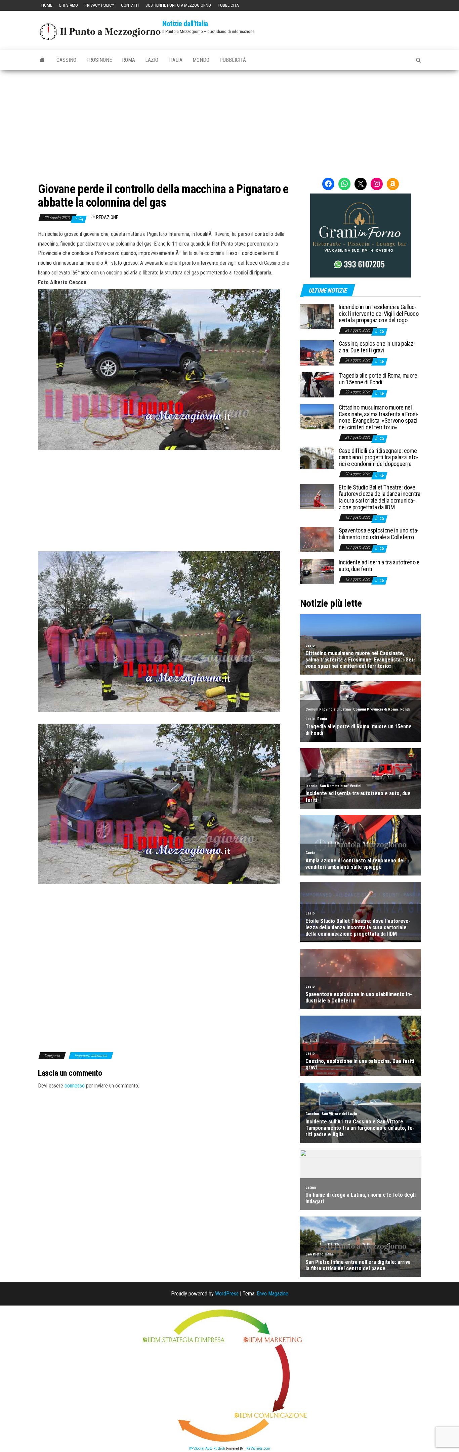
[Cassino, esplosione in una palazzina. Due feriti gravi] (317, 352)
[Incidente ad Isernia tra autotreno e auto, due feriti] (317, 571)
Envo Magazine (272, 1293)
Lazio (151, 60)
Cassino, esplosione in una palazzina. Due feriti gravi (377, 347)
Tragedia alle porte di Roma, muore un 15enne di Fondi (378, 379)
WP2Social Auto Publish (207, 1448)
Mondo (201, 60)
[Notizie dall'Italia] (42, 60)
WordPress (227, 1293)
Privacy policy (99, 5)
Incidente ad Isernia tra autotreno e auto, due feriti (379, 565)
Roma (128, 60)
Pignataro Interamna (91, 1055)
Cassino (66, 60)
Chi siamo (68, 5)
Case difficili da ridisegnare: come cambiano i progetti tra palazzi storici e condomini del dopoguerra (378, 457)
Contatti (130, 5)
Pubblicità (228, 5)
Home (46, 5)
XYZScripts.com (258, 1448)
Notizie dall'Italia (185, 23)
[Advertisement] (229, 121)
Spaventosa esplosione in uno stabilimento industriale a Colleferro (379, 534)
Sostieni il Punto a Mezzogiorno (178, 5)
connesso (75, 1085)
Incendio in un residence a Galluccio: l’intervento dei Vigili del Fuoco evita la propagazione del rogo (378, 313)
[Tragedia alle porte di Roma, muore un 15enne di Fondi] (317, 384)
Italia (175, 60)
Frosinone (99, 60)
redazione (107, 217)
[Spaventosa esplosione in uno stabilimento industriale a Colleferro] (317, 539)
